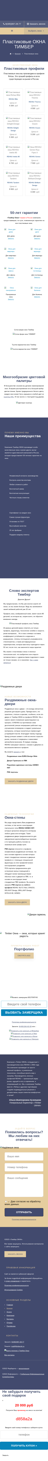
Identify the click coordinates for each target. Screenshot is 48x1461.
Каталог (18, 54)
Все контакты (9, 1355)
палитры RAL (9, 397)
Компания (10, 1315)
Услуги (9, 1312)
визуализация (24, 1368)
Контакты (10, 1319)
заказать (17, 752)
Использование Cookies (13, 1290)
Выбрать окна (35, 31)
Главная (10, 1305)
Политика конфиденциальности (24, 1022)
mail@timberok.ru (17, 1346)
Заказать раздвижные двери (20, 781)
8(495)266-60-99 (25, 1026)
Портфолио (11, 1326)
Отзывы (9, 1323)
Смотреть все (24, 956)
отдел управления (13, 1281)
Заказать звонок (37, 24)
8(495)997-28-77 (13, 24)
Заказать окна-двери (17, 902)
